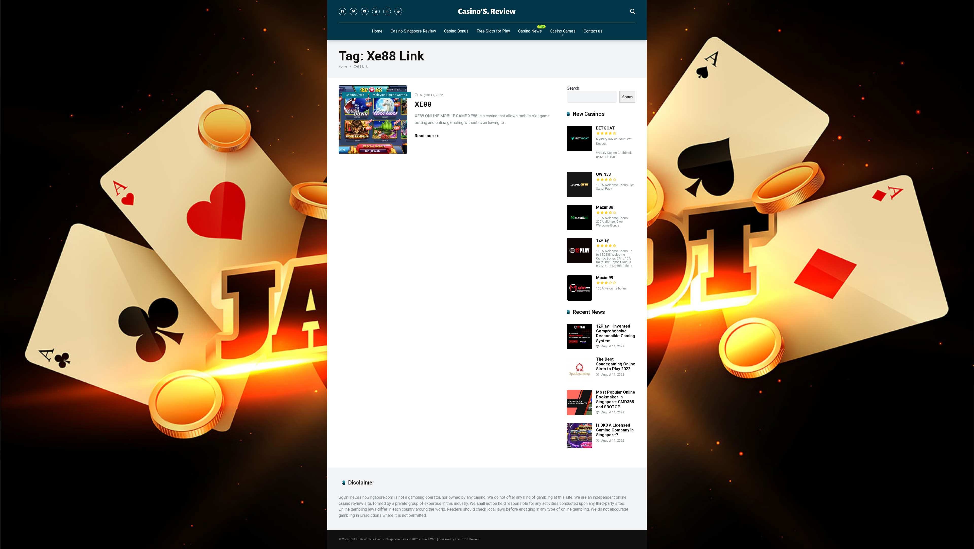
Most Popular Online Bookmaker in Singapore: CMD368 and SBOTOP (615, 399)
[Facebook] (342, 11)
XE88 (423, 104)
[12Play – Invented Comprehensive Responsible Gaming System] (579, 347)
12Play (602, 240)
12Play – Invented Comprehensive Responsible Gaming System (615, 333)
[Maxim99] (579, 299)
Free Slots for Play (493, 31)
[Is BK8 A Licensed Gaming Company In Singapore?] (579, 446)
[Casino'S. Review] (487, 11)
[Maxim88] (579, 229)
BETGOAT (605, 128)
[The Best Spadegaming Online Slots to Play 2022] (579, 380)
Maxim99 (604, 277)
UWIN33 (603, 174)
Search (573, 88)
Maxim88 (604, 207)
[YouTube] (365, 11)
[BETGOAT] (579, 149)
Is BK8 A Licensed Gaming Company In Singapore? (615, 430)
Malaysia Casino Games (390, 95)
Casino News (530, 31)
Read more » (427, 135)
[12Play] (579, 262)
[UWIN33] (579, 195)
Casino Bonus (456, 31)
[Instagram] (376, 11)
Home (377, 31)
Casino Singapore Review (413, 31)
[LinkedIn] (387, 11)
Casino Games (563, 31)
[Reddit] (398, 11)
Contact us (593, 31)
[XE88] (373, 119)
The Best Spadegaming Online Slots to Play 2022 (615, 364)
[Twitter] (353, 11)
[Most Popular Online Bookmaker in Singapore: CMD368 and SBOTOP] (579, 413)
